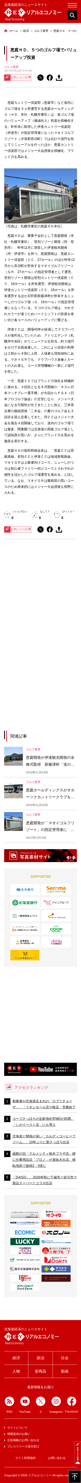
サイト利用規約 (25, 1458)
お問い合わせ (57, 1458)
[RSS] (9, 1401)
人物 (16, 1371)
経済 (16, 1358)
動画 (65, 1371)
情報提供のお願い (19, 1434)
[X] (40, 1401)
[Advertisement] (40, 592)
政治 (40, 1358)
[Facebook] (71, 1401)
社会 (65, 1358)
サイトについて (17, 1427)
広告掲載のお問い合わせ (23, 1440)
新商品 (40, 1371)
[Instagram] (56, 1401)
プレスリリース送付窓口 (23, 1446)
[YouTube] (25, 1401)
